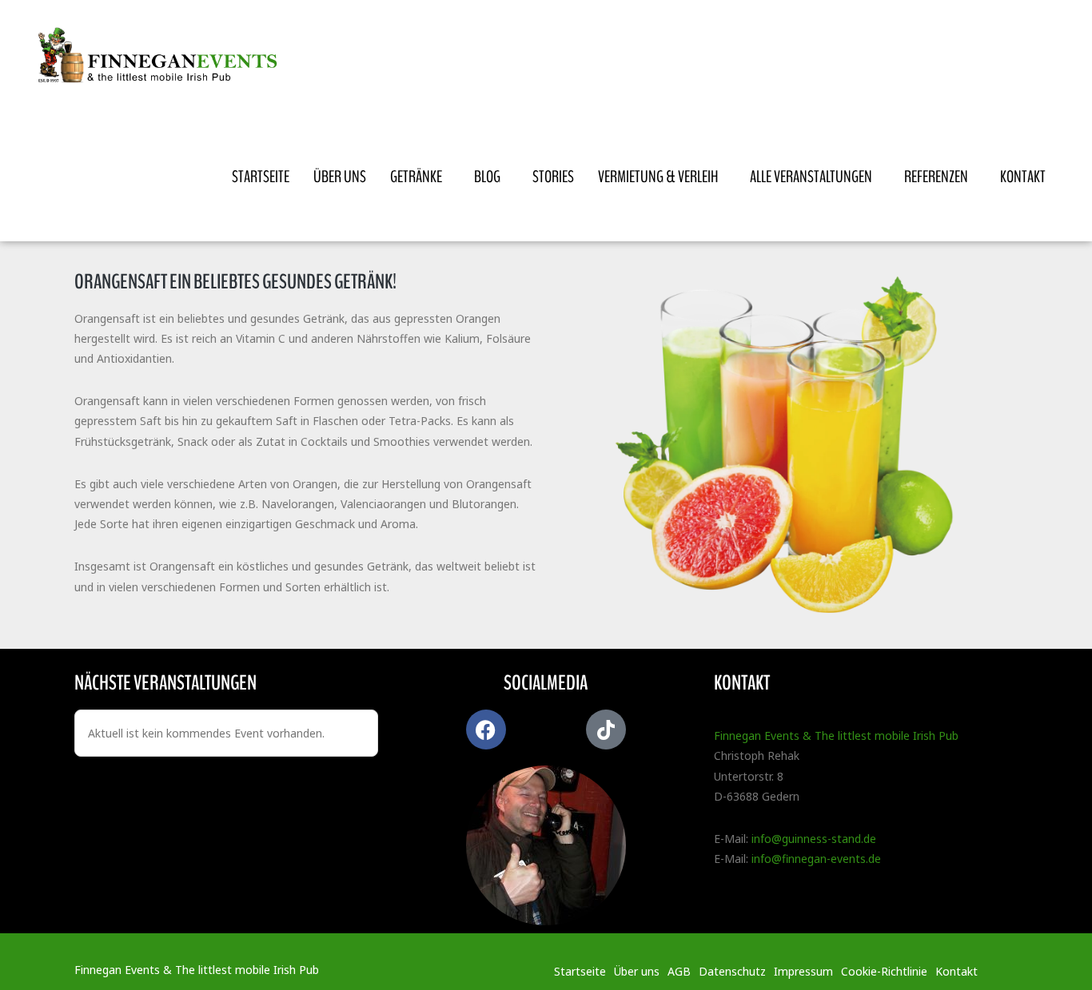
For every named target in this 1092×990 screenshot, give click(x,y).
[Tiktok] (606, 729)
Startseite (580, 971)
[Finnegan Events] (162, 56)
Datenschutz (732, 971)
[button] (35, 955)
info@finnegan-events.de (816, 858)
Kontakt (956, 971)
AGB (679, 971)
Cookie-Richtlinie (884, 971)
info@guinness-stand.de (813, 838)
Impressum (803, 971)
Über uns (637, 971)
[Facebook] (486, 729)
